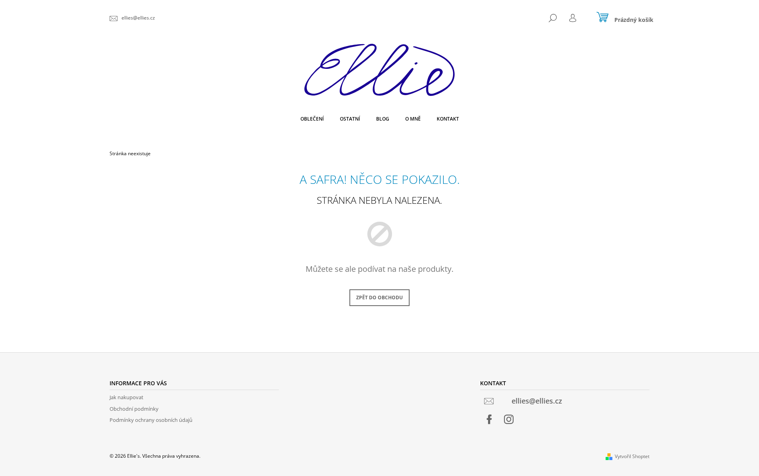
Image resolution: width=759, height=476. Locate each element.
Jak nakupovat (126, 397)
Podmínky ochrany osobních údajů (151, 419)
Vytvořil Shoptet (632, 456)
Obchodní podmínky (134, 408)
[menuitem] (312, 119)
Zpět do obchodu (379, 297)
